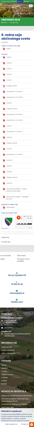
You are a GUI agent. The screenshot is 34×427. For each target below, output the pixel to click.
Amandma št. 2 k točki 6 (14, 120)
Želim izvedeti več (11, 424)
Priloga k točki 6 (11, 109)
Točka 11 (9, 166)
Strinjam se (25, 424)
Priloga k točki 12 (11, 177)
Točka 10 (9, 160)
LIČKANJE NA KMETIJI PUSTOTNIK (14, 404)
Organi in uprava (7, 374)
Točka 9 (9, 149)
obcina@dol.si (17, 293)
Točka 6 (9, 103)
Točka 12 (9, 172)
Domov (4, 22)
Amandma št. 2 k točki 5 (14, 97)
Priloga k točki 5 (11, 86)
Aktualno (4, 368)
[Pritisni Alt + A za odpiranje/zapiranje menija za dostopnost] (31, 424)
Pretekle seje (5, 242)
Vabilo (8, 49)
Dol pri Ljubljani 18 (17, 275)
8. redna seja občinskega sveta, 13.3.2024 (20, 231)
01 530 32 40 (17, 284)
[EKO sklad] (5, 256)
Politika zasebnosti (7, 350)
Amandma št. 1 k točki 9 (14, 154)
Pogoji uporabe (6, 347)
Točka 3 (9, 69)
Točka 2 (9, 63)
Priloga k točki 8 (11, 143)
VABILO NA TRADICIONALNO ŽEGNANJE (16, 396)
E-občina (4, 377)
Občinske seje (14, 22)
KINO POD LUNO (7, 407)
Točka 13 (9, 183)
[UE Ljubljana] (26, 256)
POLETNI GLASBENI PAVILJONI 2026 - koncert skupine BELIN (15, 400)
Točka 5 (9, 80)
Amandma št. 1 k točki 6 (14, 114)
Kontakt (4, 384)
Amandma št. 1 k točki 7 (14, 132)
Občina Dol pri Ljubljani (6, 231)
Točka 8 (9, 137)
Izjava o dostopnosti (8, 353)
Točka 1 (8, 57)
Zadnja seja (5, 237)
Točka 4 (9, 74)
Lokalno (4, 381)
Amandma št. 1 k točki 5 (14, 92)
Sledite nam (17, 302)
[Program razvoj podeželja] (9, 260)
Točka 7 (9, 126)
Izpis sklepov (10, 207)
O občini (4, 371)
